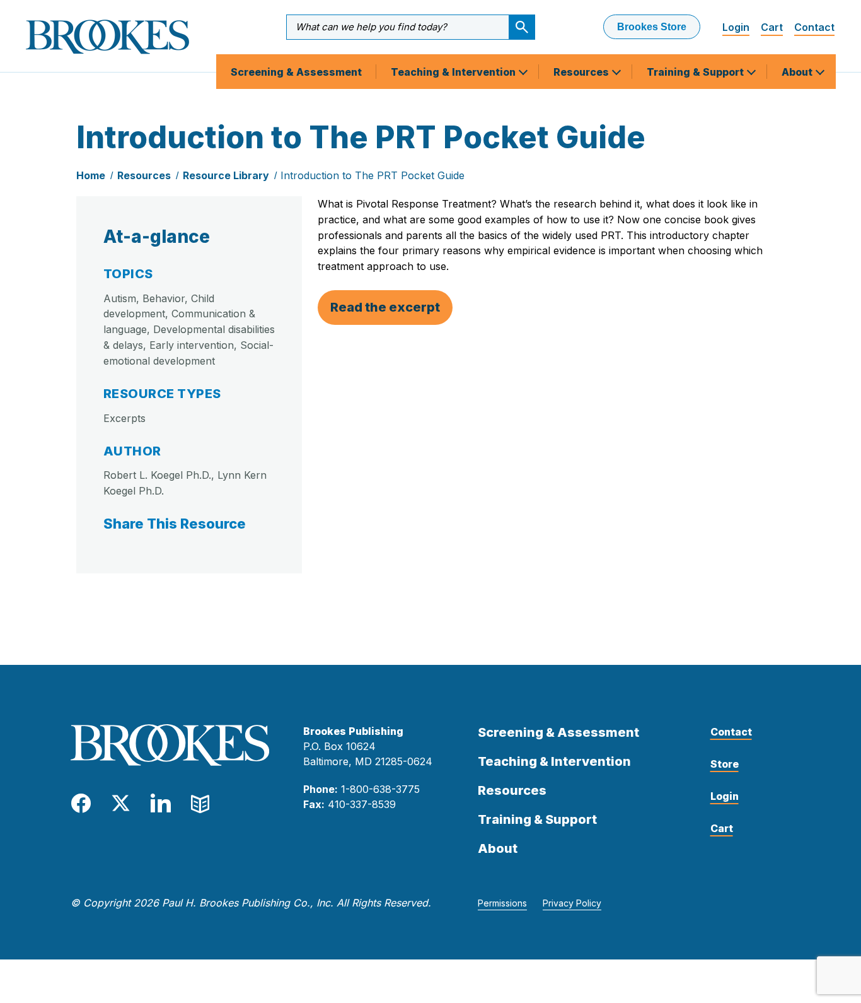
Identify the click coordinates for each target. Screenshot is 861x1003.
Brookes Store (651, 26)
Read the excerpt (385, 307)
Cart (772, 27)
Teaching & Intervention (454, 72)
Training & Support (696, 72)
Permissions (502, 903)
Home (90, 175)
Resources (582, 72)
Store (724, 764)
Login (735, 27)
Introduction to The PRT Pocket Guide (372, 175)
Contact (814, 27)
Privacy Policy (572, 903)
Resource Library (226, 175)
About (798, 72)
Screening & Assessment (296, 72)
